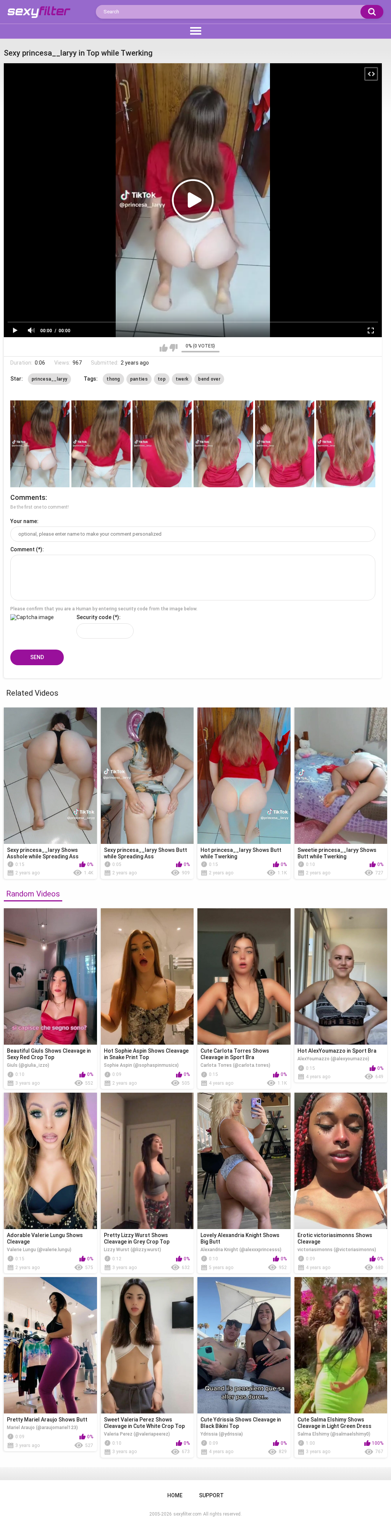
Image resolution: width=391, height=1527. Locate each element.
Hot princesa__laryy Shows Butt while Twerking (240, 853)
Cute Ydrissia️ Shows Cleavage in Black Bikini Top (240, 1423)
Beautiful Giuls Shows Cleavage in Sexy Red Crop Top (49, 1054)
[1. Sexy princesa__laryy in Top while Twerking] (39, 443)
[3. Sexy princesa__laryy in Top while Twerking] (162, 443)
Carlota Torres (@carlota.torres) (235, 1065)
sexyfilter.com (187, 1514)
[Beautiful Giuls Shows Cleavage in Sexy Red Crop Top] (50, 976)
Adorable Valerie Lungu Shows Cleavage (45, 1238)
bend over (209, 379)
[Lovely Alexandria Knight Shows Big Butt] (244, 1161)
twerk (182, 379)
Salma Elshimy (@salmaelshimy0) (333, 1434)
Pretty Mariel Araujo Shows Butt (47, 1420)
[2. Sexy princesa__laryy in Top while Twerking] (101, 443)
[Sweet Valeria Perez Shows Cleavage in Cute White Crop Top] (147, 1345)
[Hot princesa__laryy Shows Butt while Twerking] (244, 775)
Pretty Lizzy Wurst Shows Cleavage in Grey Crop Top (137, 1238)
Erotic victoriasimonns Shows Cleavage (334, 1238)
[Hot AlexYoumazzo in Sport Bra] (341, 976)
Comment (22, 549)
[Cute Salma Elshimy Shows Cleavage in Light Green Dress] (341, 1345)
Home (175, 1495)
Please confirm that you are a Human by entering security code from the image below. (103, 608)
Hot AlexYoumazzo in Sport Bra (336, 1051)
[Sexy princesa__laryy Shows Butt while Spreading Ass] (147, 775)
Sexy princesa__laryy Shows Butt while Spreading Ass (145, 853)
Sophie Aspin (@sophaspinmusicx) (141, 1065)
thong (113, 379)
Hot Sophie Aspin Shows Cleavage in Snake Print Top (146, 1054)
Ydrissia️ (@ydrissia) (221, 1434)
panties (139, 379)
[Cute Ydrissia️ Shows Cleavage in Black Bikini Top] (244, 1345)
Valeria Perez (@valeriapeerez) (137, 1434)
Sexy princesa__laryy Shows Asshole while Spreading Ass (43, 853)
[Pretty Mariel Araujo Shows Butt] (50, 1345)
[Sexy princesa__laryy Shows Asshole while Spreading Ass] (50, 775)
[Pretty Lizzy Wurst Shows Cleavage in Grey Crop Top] (147, 1161)
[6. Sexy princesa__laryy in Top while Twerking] (345, 443)
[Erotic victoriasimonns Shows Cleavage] (341, 1161)
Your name (23, 521)
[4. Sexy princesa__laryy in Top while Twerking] (223, 443)
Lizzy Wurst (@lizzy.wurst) (132, 1249)
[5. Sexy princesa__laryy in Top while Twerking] (284, 443)
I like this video (164, 348)
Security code (93, 617)
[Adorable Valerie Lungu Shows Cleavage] (50, 1161)
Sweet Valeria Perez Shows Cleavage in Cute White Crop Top (144, 1423)
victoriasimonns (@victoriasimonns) (336, 1249)
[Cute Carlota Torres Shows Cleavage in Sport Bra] (244, 976)
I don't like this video (174, 348)
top (162, 379)
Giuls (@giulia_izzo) (28, 1065)
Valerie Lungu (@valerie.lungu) (39, 1249)
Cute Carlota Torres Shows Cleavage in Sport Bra (234, 1054)
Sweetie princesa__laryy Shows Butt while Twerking (336, 853)
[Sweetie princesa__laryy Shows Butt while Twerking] (341, 775)
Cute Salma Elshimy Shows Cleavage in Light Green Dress (334, 1423)
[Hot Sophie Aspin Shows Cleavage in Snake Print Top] (147, 976)
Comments (27, 497)
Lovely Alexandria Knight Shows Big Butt (240, 1238)
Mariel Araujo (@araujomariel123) (42, 1427)
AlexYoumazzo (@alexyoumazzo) (333, 1058)
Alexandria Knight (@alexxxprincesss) (240, 1249)
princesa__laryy (50, 379)
